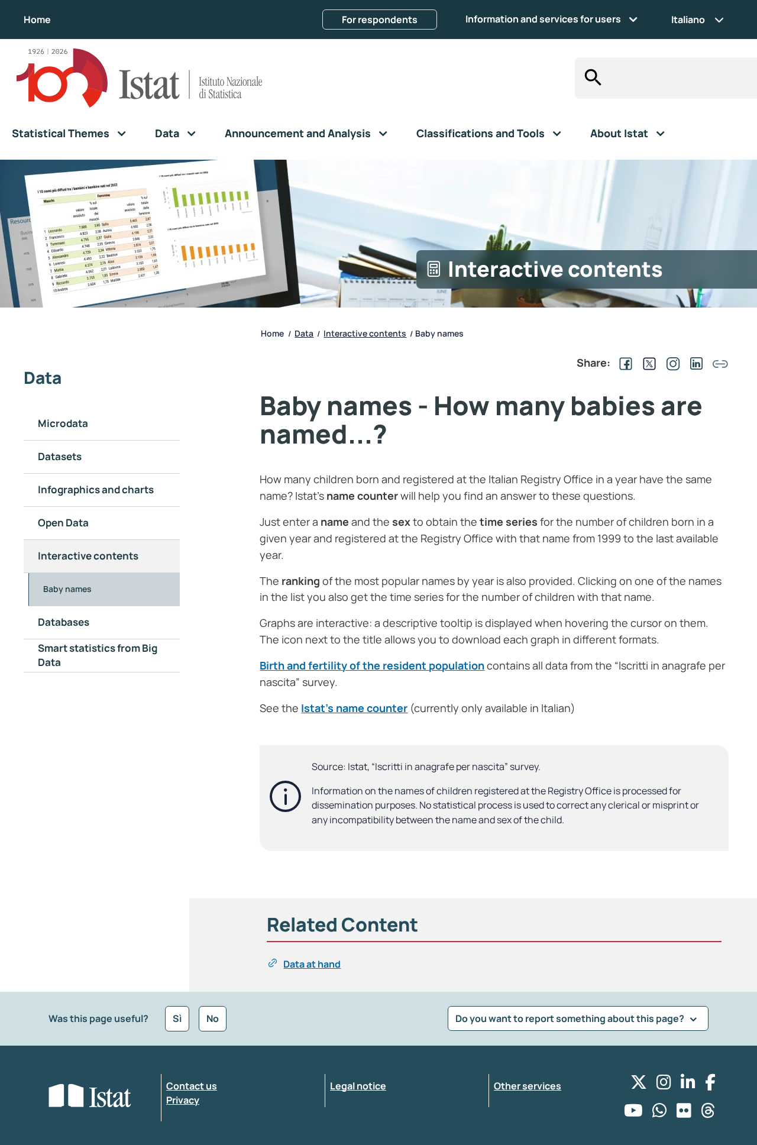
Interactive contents (88, 555)
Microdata (63, 423)
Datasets (60, 456)
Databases (63, 622)
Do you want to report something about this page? (570, 1018)
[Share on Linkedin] (694, 362)
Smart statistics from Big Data (97, 655)
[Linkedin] (688, 1085)
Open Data (63, 522)
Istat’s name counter (354, 708)
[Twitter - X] (638, 1085)
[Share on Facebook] (623, 362)
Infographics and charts (96, 489)
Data (167, 133)
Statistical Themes (60, 133)
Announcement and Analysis (298, 133)
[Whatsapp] (659, 1113)
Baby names (67, 588)
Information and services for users (543, 18)
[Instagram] (663, 1085)
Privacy (182, 1100)
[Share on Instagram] (670, 362)
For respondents (380, 19)
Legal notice (358, 1085)
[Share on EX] (647, 362)
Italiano (688, 19)
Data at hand (312, 964)
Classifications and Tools (480, 133)
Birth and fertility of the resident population (372, 665)
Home (37, 19)
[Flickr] (684, 1113)
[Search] (590, 78)
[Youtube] (633, 1113)
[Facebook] (710, 1085)
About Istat (619, 133)
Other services (527, 1085)
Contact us (191, 1085)
